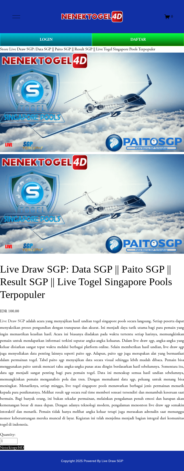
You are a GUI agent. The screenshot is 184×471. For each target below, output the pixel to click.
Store (4, 49)
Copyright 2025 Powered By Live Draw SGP (92, 461)
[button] (12, 447)
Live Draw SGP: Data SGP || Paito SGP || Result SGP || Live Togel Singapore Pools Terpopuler (82, 49)
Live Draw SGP (12, 321)
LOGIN (46, 39)
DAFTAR (138, 39)
